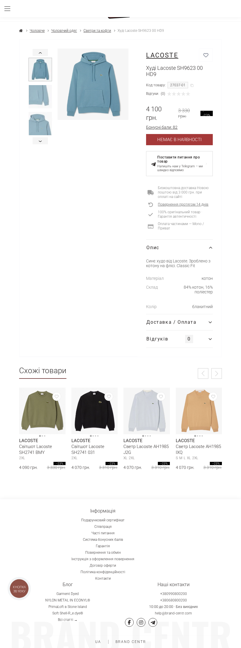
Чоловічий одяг (64, 31)
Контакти (103, 578)
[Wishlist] (56, 396)
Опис (152, 247)
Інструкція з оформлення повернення (102, 559)
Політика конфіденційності (103, 572)
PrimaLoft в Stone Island (67, 607)
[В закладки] (206, 55)
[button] (203, 373)
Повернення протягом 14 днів (183, 204)
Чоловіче (37, 31)
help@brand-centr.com (173, 613)
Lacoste (162, 55)
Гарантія (103, 546)
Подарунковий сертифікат (103, 520)
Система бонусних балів (103, 540)
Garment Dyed (67, 594)
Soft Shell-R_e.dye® (67, 613)
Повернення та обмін (103, 553)
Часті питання (103, 533)
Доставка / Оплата (171, 322)
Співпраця (103, 527)
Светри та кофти (97, 31)
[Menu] (9, 8)
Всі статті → (68, 620)
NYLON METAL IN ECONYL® (67, 600)
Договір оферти (103, 565)
